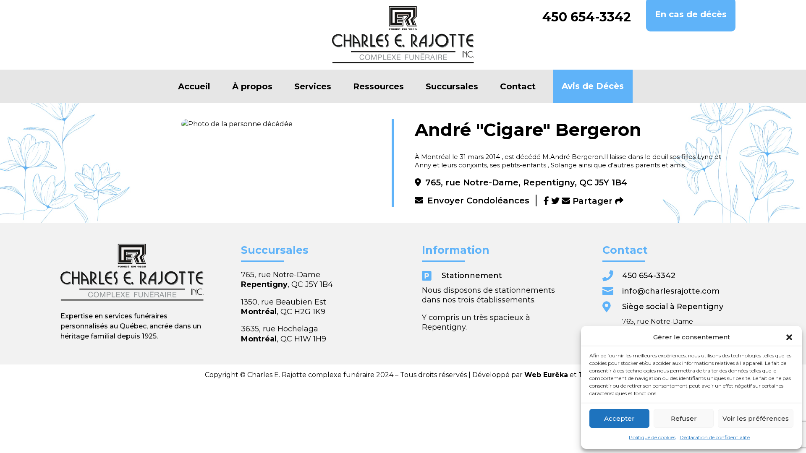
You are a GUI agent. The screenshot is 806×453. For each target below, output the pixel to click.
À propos (252, 86)
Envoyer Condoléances (478, 200)
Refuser (684, 418)
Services (312, 86)
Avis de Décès (593, 86)
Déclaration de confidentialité (715, 437)
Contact (518, 86)
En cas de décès (691, 14)
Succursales (452, 86)
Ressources (378, 86)
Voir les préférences (755, 418)
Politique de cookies (652, 437)
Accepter (619, 418)
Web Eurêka (546, 375)
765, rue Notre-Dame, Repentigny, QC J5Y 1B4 (526, 182)
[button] (789, 337)
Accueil (194, 86)
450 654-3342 (586, 17)
